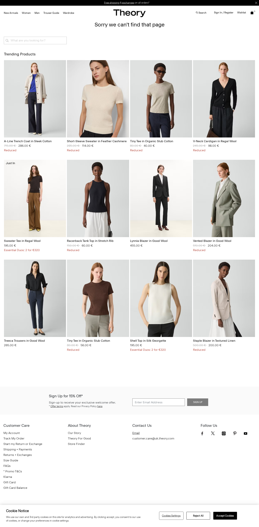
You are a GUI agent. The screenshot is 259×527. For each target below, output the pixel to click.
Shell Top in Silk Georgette (148, 340)
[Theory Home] (129, 13)
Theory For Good (79, 438)
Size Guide (10, 460)
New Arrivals (11, 13)
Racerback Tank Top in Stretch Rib (90, 241)
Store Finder (76, 444)
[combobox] (35, 40)
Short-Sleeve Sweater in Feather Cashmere (97, 141)
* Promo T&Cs (12, 471)
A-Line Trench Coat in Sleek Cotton (28, 141)
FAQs (7, 466)
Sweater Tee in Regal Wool (22, 241)
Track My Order (13, 438)
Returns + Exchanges (17, 455)
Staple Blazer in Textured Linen (214, 340)
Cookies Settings (171, 515)
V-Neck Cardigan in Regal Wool (214, 141)
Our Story (74, 433)
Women (26, 13)
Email (136, 433)
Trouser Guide (51, 13)
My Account (11, 433)
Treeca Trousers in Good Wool (24, 340)
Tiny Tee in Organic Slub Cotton (151, 141)
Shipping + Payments (17, 449)
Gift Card (9, 482)
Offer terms (56, 406)
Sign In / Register (223, 12)
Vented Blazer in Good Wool (212, 241)
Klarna (7, 477)
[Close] (256, 3)
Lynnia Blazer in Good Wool (149, 241)
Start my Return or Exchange (22, 444)
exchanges (128, 2)
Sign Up (197, 402)
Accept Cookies (225, 515)
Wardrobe (68, 13)
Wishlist (241, 12)
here (99, 406)
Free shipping (111, 2)
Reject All (198, 515)
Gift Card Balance (15, 488)
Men (37, 13)
